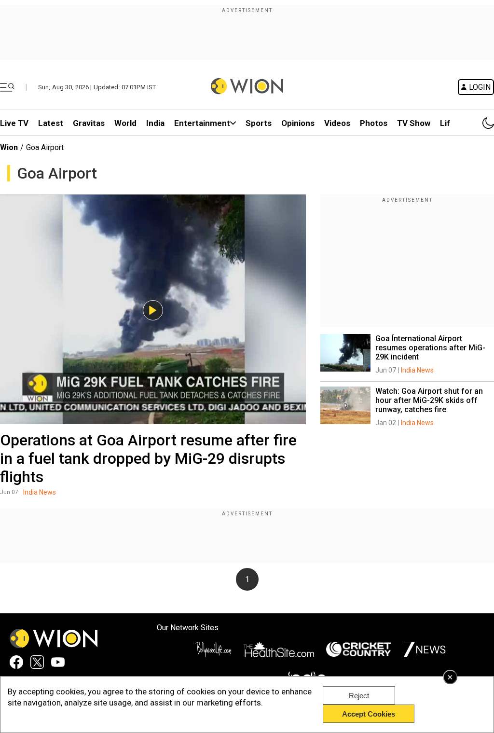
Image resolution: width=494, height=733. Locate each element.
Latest (50, 123)
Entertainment (202, 123)
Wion (9, 147)
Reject (359, 696)
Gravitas (89, 123)
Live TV (14, 123)
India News (39, 492)
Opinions (298, 123)
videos (337, 123)
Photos (373, 123)
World (125, 123)
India (155, 123)
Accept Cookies (368, 714)
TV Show (413, 123)
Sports (259, 123)
